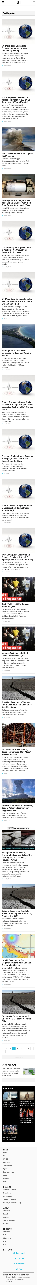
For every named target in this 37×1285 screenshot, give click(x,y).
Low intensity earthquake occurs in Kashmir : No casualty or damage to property (17, 250)
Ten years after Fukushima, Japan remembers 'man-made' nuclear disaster (16, 752)
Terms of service (9, 1199)
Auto (5, 1175)
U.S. (4, 1244)
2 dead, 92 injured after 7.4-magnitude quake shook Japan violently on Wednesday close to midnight (15, 210)
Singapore (7, 1238)
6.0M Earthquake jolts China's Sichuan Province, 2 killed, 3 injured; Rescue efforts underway (17, 557)
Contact (6, 1224)
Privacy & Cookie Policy (12, 1203)
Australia (6, 1231)
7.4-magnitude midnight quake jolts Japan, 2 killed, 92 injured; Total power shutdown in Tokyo (16, 202)
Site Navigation (9, 1220)
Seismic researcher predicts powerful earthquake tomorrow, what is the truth (17, 913)
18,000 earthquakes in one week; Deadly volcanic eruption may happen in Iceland (17, 808)
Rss (20, 1269)
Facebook (20, 1253)
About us (6, 1211)
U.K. (4, 1241)
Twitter (20, 1258)
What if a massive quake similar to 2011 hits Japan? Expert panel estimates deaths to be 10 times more (17, 406)
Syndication (7, 1196)
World (5, 1159)
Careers (6, 1217)
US (4, 1156)
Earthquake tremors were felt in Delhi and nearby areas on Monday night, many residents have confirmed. (15, 712)
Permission (7, 1193)
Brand (5, 1214)
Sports (5, 1169)
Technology (7, 1165)
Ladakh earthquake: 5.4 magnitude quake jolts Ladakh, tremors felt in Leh (16, 962)
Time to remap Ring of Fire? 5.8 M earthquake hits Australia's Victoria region (17, 508)
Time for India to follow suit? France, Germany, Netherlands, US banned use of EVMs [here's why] (10, 1106)
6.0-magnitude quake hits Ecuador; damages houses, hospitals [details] (15, 48)
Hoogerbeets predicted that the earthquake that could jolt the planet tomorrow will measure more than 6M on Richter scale (15, 922)
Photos (6, 1178)
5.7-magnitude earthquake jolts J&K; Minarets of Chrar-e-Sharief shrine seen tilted (17, 301)
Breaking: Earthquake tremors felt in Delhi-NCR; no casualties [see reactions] (17, 704)
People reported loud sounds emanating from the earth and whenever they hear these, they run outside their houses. (14, 467)
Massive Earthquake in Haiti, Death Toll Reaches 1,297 (15, 654)
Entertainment (8, 1172)
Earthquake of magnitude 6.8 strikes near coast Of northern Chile (16, 1018)
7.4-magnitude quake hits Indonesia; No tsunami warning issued (16, 353)
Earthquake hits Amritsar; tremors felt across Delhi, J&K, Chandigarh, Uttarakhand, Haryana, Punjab (17, 856)
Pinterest (20, 1264)
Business (6, 1162)
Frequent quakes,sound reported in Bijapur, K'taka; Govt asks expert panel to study (18, 458)
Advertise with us (9, 1190)
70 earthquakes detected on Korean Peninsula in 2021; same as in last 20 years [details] (17, 99)
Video (5, 1182)
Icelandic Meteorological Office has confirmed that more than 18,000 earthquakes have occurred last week (15, 815)
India (5, 1152)
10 (3, 1052)
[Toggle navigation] (2, 2)
